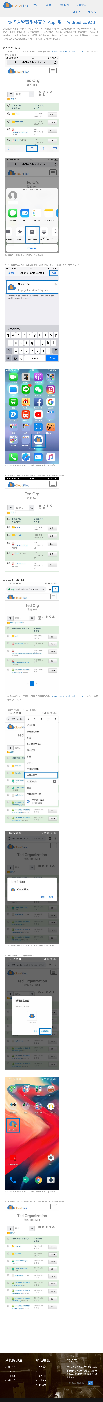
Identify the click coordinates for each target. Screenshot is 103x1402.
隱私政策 (10, 1380)
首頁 (35, 5)
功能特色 (41, 1380)
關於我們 (10, 1367)
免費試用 (81, 5)
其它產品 (41, 1367)
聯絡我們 (64, 5)
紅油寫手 (41, 1371)
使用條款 (10, 1376)
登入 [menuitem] (93, 12)
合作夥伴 (41, 1384)
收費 (48, 5)
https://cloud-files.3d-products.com (67, 51)
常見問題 (10, 1371)
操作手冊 (41, 1376)
